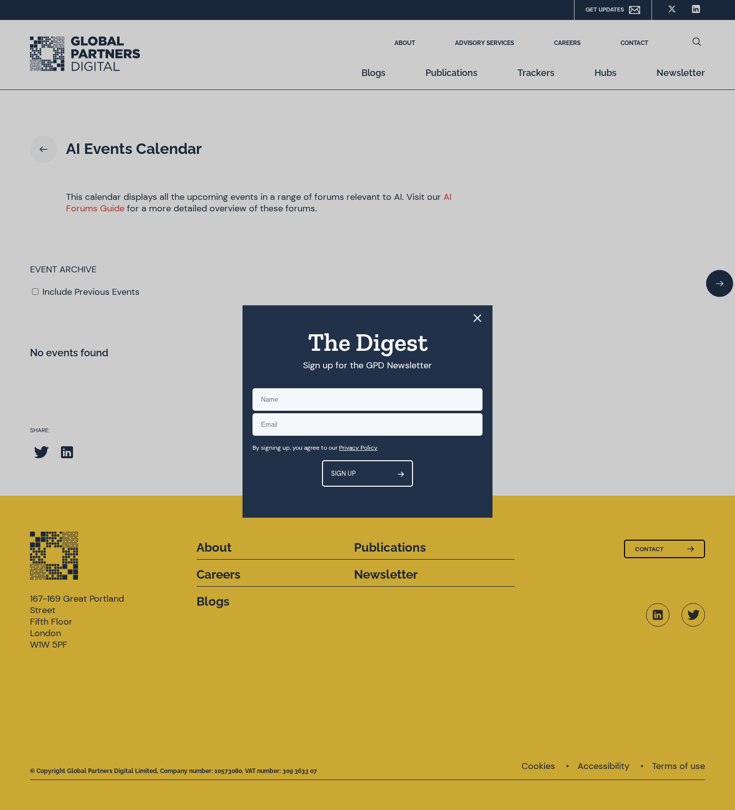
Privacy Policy (358, 448)
